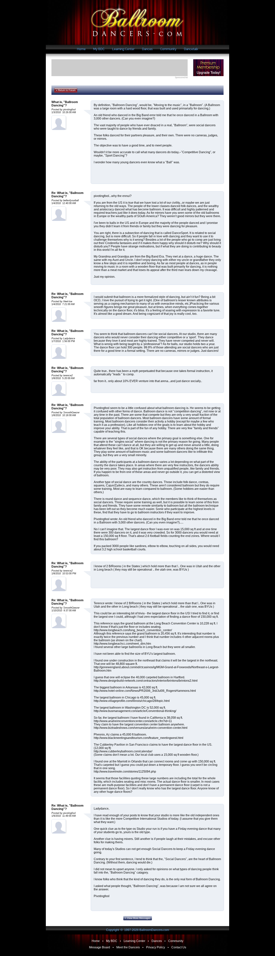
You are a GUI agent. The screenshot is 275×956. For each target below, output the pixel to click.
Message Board (99, 947)
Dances (147, 49)
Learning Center (123, 49)
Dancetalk (191, 49)
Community (168, 49)
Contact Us (178, 947)
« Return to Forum (66, 90)
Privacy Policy (155, 947)
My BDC (99, 49)
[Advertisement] (119, 67)
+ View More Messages (137, 918)
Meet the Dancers (128, 947)
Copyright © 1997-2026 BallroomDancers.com (137, 930)
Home (81, 49)
